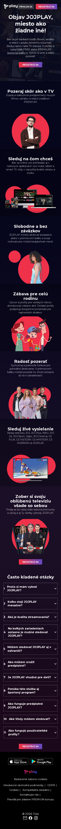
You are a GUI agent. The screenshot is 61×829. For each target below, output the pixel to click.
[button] (30, 588)
